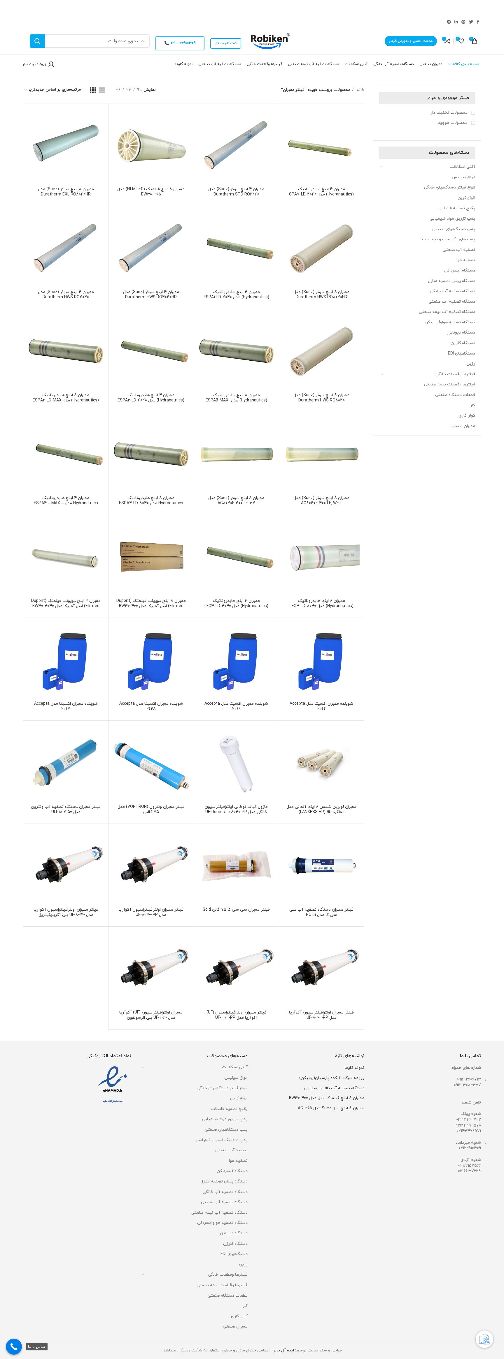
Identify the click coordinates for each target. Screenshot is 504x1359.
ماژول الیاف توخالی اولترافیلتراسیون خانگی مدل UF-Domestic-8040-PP (236, 809)
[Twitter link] (471, 22)
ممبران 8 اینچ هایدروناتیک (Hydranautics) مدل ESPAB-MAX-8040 (236, 400)
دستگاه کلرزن (463, 343)
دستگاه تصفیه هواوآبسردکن (450, 322)
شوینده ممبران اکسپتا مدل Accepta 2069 (236, 706)
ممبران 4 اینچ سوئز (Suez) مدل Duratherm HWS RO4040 (66, 294)
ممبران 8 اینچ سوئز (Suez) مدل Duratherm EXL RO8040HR (66, 191)
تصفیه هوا (465, 260)
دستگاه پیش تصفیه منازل (451, 281)
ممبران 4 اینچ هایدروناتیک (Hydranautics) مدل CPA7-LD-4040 (321, 191)
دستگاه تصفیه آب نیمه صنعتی (447, 312)
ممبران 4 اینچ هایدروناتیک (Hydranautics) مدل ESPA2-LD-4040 (151, 397)
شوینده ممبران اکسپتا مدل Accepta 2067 (66, 706)
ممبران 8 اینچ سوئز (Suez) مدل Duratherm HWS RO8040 (321, 397)
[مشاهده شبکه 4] (93, 90)
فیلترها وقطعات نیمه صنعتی (449, 384)
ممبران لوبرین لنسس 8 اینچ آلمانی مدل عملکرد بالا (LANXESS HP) (321, 809)
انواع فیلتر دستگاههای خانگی (449, 187)
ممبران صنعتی (462, 426)
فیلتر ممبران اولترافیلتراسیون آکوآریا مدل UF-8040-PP (151, 912)
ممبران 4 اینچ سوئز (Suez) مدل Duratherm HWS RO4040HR (151, 294)
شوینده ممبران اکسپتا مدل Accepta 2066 (321, 706)
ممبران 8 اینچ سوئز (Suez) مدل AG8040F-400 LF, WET (321, 500)
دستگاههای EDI (461, 353)
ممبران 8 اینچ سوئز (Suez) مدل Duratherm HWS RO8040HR (321, 294)
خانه (359, 90)
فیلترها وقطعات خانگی (455, 374)
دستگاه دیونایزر (461, 332)
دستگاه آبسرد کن (459, 270)
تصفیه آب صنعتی (459, 250)
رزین (470, 363)
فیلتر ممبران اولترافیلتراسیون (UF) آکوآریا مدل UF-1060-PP (236, 1015)
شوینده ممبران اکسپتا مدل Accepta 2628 (151, 706)
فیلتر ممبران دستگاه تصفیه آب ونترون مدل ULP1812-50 (66, 809)
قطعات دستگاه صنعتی (455, 395)
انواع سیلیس (463, 177)
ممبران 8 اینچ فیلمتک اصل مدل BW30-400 (326, 1098)
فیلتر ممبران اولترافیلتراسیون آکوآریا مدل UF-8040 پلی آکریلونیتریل (66, 912)
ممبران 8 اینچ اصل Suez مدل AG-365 (331, 1108)
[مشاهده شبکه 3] (102, 90)
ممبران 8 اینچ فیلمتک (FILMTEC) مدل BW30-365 (151, 191)
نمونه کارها (354, 1068)
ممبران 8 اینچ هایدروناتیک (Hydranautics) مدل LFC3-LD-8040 (322, 603)
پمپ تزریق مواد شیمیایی (452, 218)
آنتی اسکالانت (462, 167)
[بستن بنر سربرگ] (7, 8)
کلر (472, 405)
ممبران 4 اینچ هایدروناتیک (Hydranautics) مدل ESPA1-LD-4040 (236, 294)
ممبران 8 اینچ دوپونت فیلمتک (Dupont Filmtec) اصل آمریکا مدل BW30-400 (151, 603)
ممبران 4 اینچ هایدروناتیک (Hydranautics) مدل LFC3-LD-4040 (236, 603)
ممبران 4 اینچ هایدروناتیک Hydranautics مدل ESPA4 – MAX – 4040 (66, 503)
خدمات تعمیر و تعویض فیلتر (411, 41)
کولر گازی (467, 415)
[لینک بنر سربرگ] (261, 8)
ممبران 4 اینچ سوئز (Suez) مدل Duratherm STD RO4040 (236, 191)
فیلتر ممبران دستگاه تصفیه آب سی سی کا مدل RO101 (321, 912)
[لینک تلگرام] (449, 22)
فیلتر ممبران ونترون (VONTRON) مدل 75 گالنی (151, 809)
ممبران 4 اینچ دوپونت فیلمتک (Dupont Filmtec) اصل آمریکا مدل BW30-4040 (66, 603)
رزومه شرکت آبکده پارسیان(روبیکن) (331, 1078)
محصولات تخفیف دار (449, 112)
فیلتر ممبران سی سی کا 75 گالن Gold (236, 909)
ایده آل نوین (283, 1350)
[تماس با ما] (14, 1347)
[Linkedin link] (456, 22)
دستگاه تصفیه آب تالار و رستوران (334, 1088)
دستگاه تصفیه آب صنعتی (451, 301)
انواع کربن (466, 198)
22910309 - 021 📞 (180, 43)
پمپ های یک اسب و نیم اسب (448, 239)
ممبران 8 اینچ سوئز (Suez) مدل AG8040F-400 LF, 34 (236, 500)
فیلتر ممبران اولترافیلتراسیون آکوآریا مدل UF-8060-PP (321, 1015)
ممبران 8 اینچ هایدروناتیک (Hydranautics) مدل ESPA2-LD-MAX (66, 397)
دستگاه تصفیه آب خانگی (452, 291)
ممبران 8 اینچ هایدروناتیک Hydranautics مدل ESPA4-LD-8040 (151, 500)
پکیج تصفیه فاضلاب (456, 208)
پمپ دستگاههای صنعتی (453, 229)
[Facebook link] (478, 22)
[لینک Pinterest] (463, 22)
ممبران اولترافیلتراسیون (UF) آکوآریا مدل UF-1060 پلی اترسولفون (151, 1015)
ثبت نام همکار (226, 43)
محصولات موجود (453, 123)
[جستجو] (37, 41)
